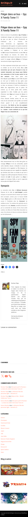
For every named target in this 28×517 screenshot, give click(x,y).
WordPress (24, 513)
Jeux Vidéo (4, 436)
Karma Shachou (5, 401)
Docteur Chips (4, 387)
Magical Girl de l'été (6, 441)
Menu (25, 3)
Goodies (3, 425)
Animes (3, 417)
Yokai (2, 452)
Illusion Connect (5, 428)
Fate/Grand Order (5, 423)
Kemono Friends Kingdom (8, 439)
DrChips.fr (6, 2)
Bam (3, 514)
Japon (2, 431)
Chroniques (4, 420)
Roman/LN (4, 447)
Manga (2, 11)
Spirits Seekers (5, 449)
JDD (2, 433)
